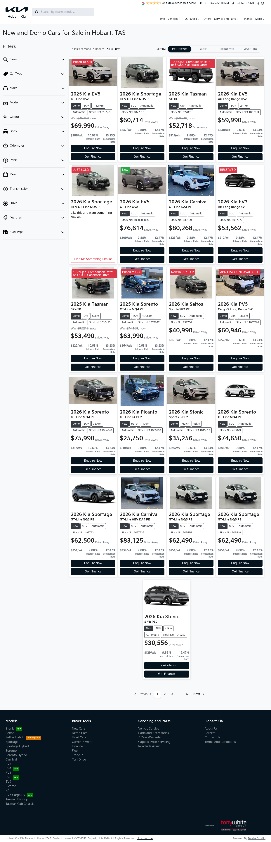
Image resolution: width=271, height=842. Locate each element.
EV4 (8, 768)
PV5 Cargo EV (15, 795)
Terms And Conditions (220, 742)
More (258, 18)
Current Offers (82, 742)
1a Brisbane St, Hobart (216, 3)
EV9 (8, 782)
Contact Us (212, 737)
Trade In (77, 755)
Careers (210, 733)
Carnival (11, 759)
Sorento (11, 751)
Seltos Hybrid (15, 737)
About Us (211, 728)
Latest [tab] (203, 49)
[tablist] (215, 49)
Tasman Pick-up (17, 799)
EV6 (8, 777)
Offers (207, 18)
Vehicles (173, 18)
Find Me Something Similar (93, 259)
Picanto (11, 786)
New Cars (78, 728)
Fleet (75, 751)
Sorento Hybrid (16, 755)
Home (161, 18)
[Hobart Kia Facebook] (259, 3)
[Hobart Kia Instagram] (263, 3)
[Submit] (36, 12)
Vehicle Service (148, 728)
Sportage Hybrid (17, 746)
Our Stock (191, 18)
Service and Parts (225, 18)
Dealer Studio (256, 838)
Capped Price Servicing (154, 742)
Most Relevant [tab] (179, 49)
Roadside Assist (149, 746)
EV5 (8, 773)
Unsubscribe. (145, 838)
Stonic (10, 728)
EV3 (8, 764)
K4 (7, 790)
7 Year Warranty (149, 737)
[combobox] (63, 12)
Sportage (12, 742)
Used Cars (79, 737)
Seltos (10, 733)
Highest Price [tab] (227, 49)
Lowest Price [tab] (250, 49)
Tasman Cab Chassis (20, 804)
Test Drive (79, 759)
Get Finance (93, 157)
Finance (247, 18)
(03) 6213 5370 (245, 3)
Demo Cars (79, 733)
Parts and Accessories (153, 733)
